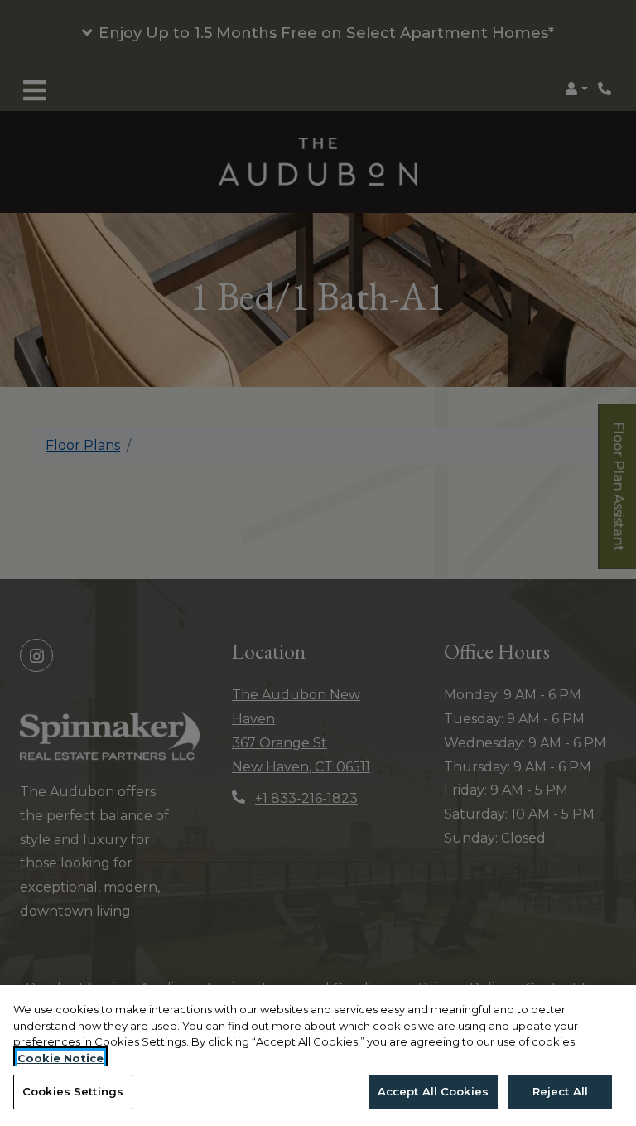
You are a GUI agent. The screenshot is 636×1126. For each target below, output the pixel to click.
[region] (318, 1055)
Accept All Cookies (433, 1091)
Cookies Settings (72, 1091)
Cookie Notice (60, 1058)
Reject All (560, 1091)
